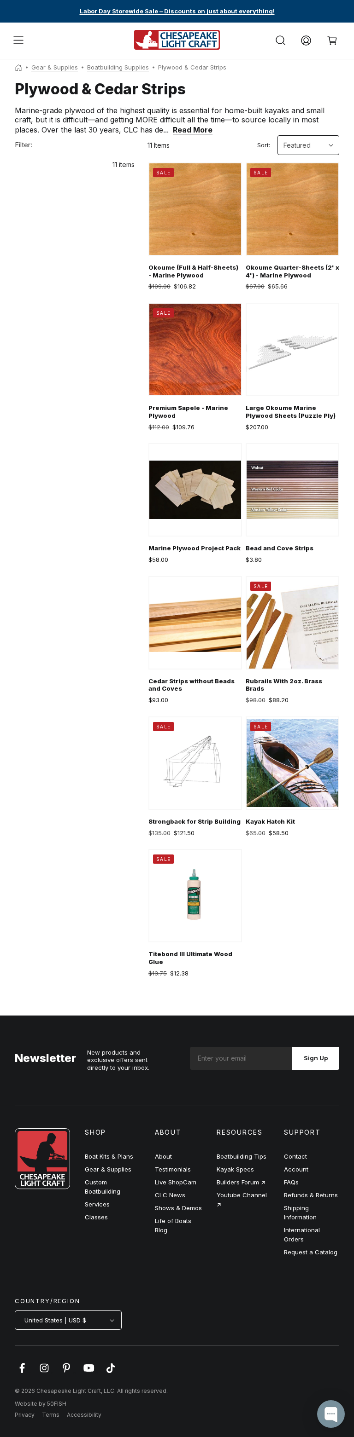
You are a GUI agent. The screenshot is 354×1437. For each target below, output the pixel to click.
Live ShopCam (175, 1182)
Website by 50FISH (40, 1403)
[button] (18, 40)
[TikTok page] (110, 1372)
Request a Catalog (310, 1252)
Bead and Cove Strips (279, 548)
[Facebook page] (22, 1372)
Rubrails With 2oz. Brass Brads (284, 685)
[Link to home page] (42, 1186)
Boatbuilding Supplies (118, 67)
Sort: (263, 145)
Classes (96, 1217)
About (163, 1156)
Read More (192, 129)
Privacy (25, 1414)
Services (97, 1204)
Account (296, 1169)
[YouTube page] (88, 1372)
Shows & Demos (178, 1208)
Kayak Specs (235, 1169)
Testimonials (173, 1169)
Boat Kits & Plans (109, 1156)
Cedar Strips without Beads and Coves (191, 685)
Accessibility (84, 1414)
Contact (295, 1156)
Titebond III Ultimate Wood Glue (190, 957)
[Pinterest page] (66, 1372)
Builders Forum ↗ (241, 1182)
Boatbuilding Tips (241, 1156)
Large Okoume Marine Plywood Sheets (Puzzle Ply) (291, 411)
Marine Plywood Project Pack (194, 548)
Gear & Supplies (54, 67)
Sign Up (316, 1058)
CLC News (170, 1195)
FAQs (291, 1182)
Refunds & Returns (311, 1195)
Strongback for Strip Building (194, 821)
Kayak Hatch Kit (270, 821)
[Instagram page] (44, 1372)
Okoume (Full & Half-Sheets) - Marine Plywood (193, 271)
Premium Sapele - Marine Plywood (188, 411)
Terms (50, 1414)
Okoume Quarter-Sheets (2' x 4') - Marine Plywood (292, 271)
